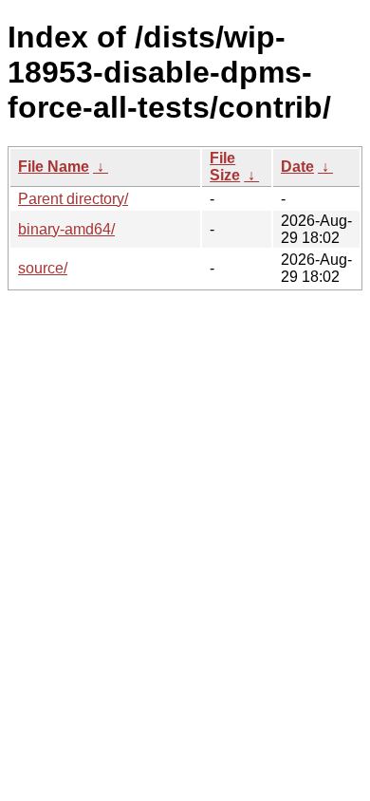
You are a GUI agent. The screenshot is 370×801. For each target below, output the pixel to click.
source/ (42, 268)
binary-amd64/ (66, 229)
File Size (225, 166)
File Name (53, 166)
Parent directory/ (73, 199)
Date (297, 166)
